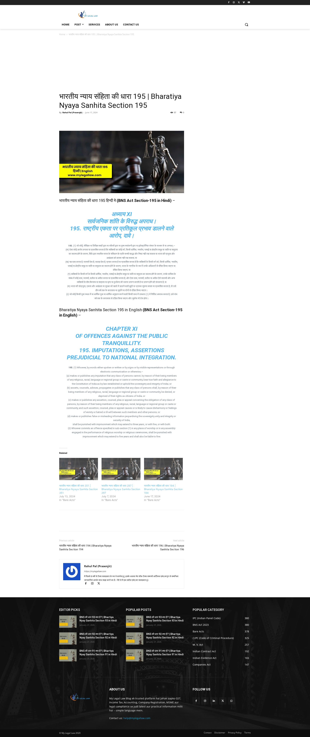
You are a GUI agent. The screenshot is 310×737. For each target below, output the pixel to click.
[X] (239, 3)
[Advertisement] (155, 63)
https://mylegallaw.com (95, 571)
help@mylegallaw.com (136, 718)
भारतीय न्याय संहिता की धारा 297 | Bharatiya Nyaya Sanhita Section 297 (121, 489)
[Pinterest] (79, 120)
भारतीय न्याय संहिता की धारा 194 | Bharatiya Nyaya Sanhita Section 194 (163, 489)
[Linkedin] (213, 700)
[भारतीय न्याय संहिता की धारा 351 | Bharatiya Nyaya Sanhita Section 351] (78, 469)
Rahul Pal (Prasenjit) (72, 112)
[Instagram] (234, 3)
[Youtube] (249, 3)
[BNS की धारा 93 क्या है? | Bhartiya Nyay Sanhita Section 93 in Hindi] (68, 622)
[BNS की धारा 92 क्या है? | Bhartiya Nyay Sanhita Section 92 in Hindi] (68, 638)
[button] (246, 24)
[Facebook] (229, 3)
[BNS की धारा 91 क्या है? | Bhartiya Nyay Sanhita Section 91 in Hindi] (68, 655)
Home (62, 34)
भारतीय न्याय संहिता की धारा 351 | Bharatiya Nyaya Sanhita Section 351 (78, 489)
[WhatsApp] (87, 120)
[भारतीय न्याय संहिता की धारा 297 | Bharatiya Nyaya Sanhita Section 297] (121, 469)
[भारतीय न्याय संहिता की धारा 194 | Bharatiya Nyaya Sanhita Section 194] (163, 469)
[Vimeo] (244, 3)
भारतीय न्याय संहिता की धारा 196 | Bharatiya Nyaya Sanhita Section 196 (158, 547)
